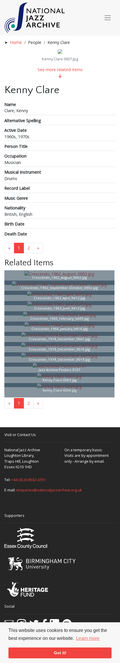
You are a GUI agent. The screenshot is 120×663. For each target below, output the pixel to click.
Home (16, 42)
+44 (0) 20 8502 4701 (28, 479)
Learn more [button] (88, 638)
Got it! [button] (60, 652)
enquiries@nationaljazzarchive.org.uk (49, 490)
